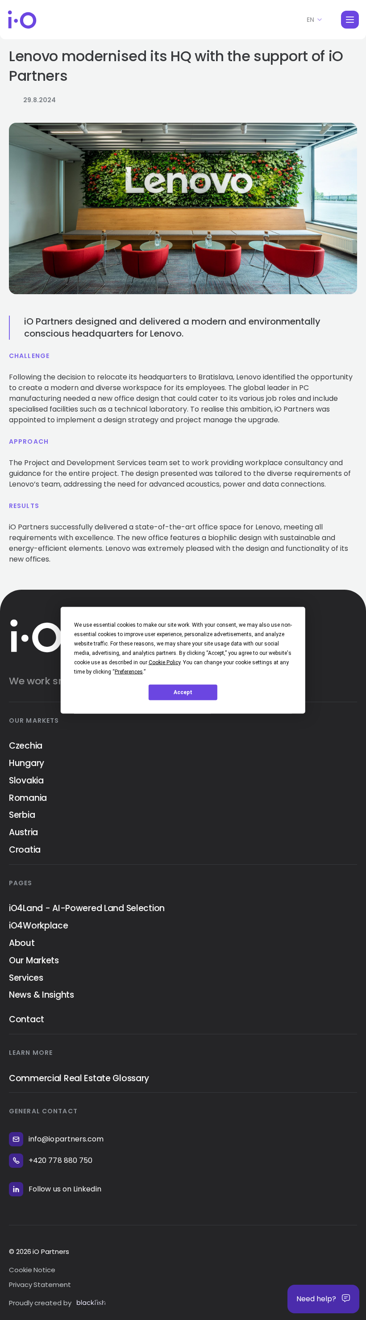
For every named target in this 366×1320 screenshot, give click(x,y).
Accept (183, 692)
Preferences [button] (129, 671)
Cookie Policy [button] (164, 662)
